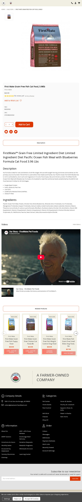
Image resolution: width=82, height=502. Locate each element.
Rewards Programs (26, 445)
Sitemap (4, 457)
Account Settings (48, 451)
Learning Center (25, 454)
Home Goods (46, 405)
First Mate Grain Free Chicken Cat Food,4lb (30, 341)
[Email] (6, 131)
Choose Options (51, 351)
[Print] (11, 131)
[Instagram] (6, 410)
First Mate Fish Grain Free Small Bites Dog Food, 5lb (68, 342)
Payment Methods (48, 441)
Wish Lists (46, 444)
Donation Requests (26, 442)
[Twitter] (16, 131)
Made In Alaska (65, 413)
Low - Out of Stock (11, 351)
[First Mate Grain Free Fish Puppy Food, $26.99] (11, 324)
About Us (5, 431)
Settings (7, 499)
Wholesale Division (26, 449)
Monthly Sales (6, 445)
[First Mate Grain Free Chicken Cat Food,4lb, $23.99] (30, 324)
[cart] (79, 3)
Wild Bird (45, 413)
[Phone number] (72, 3)
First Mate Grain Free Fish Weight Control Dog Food (49, 341)
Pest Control (46, 408)
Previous (4, 333)
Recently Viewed (48, 447)
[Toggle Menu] (3, 3)
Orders (44, 431)
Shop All (45, 420)
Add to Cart (68, 353)
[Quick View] (16, 317)
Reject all (17, 499)
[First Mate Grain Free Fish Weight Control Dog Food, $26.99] (49, 324)
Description (41, 143)
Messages (46, 434)
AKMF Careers (6, 437)
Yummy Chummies (8, 454)
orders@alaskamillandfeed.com (16, 405)
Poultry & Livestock (67, 405)
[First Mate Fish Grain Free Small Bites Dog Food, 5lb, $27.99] (68, 324)
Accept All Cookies (32, 499)
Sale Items (64, 417)
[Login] (76, 3)
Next (76, 333)
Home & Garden (66, 401)
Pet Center (46, 401)
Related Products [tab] (41, 309)
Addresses (46, 438)
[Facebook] (3, 410)
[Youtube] (10, 410)
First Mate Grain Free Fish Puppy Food (11, 341)
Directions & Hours (8, 442)
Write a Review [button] (29, 96)
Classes (45, 417)
